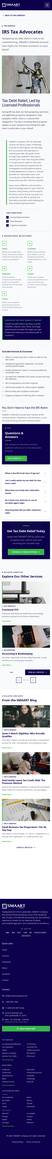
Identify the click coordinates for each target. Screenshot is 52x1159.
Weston (29, 1100)
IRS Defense (31, 1053)
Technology (31, 1079)
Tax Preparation (7, 1047)
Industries (6, 962)
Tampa (4, 1106)
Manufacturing (7, 1076)
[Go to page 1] (5, 716)
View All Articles (25, 892)
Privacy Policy (17, 1142)
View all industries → (9, 1085)
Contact (5, 980)
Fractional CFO (32, 1047)
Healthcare (6, 1069)
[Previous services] (19, 724)
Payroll (4, 1050)
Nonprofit (30, 1082)
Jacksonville (31, 1106)
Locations (6, 974)
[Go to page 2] (11, 716)
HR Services (31, 1056)
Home (4, 950)
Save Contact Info (27, 1028)
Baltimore (30, 1122)
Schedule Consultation (24, 552)
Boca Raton (6, 1100)
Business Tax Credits (9, 1056)
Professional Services (34, 1073)
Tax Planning (31, 1044)
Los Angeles (31, 1113)
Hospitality (30, 1076)
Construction (6, 1073)
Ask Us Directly (15, 458)
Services (5, 956)
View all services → (8, 1060)
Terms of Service (33, 1142)
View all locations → (9, 1126)
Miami (29, 1097)
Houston (30, 1116)
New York (5, 1113)
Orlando (29, 1103)
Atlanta (4, 1119)
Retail (4, 1079)
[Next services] (33, 724)
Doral (4, 1103)
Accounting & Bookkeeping (11, 1044)
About (4, 968)
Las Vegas (5, 1122)
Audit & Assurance (33, 1050)
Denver (29, 1119)
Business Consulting (9, 1053)
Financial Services (8, 1082)
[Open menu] (47, 5)
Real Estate (31, 1069)
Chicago (5, 1116)
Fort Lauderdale (7, 1097)
